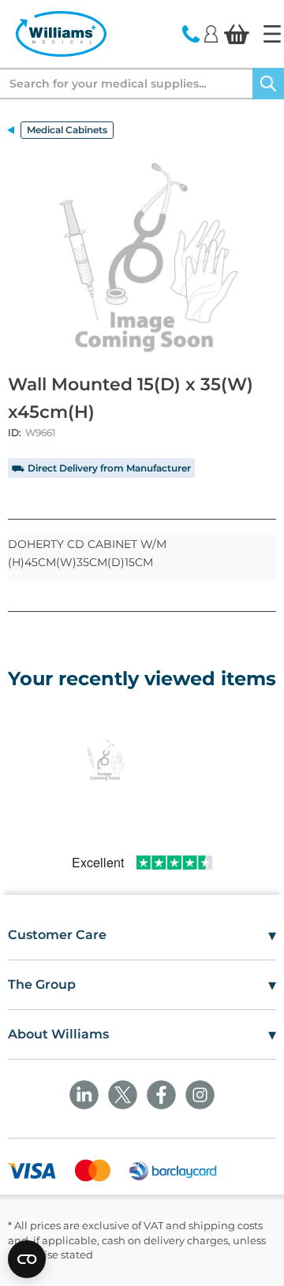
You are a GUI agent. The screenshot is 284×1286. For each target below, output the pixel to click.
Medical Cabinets (67, 130)
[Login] (211, 33)
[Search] (268, 83)
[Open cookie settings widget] (27, 1259)
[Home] (272, 34)
